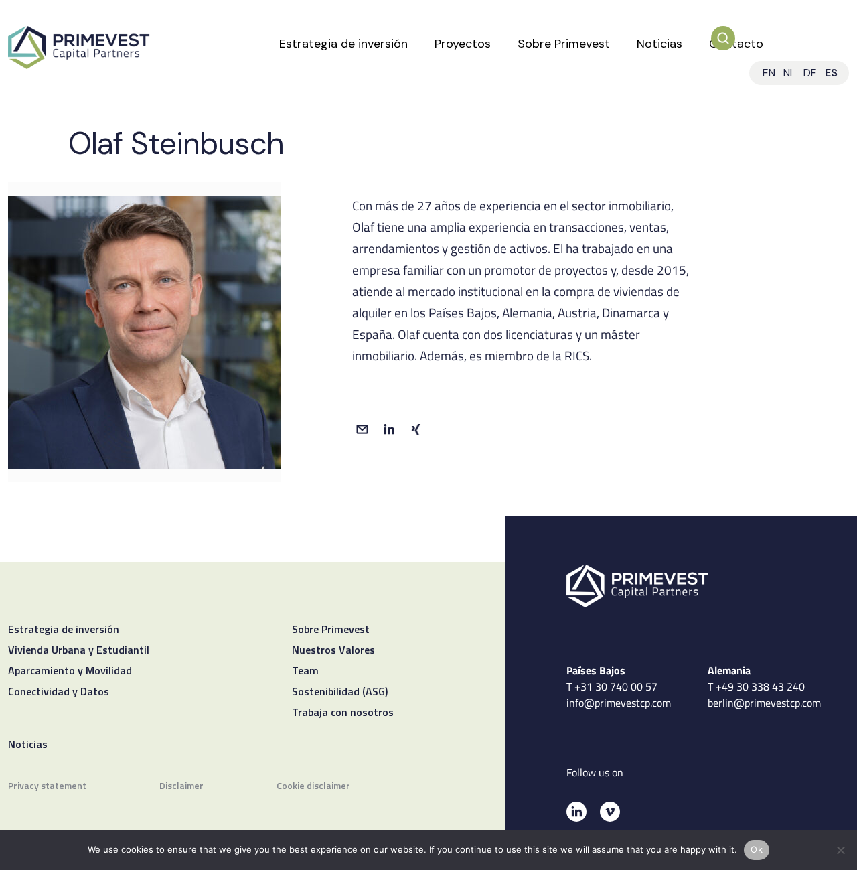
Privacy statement (47, 787)
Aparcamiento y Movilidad (70, 671)
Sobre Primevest (564, 43)
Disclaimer (181, 787)
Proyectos (463, 43)
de (810, 73)
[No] (840, 850)
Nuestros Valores (333, 651)
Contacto (736, 43)
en (769, 73)
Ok (757, 849)
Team (305, 671)
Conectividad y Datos (58, 692)
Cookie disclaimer (313, 787)
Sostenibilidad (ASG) (340, 692)
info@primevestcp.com (618, 703)
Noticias (659, 43)
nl (789, 73)
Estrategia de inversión (343, 43)
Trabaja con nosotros (343, 713)
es (831, 73)
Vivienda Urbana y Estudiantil (78, 651)
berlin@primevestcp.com (764, 703)
